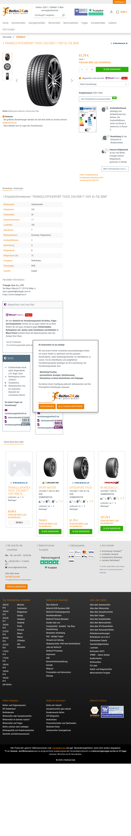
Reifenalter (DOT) (97, 651)
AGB (48, 658)
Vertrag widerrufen (16, 587)
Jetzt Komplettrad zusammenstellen (96, 99)
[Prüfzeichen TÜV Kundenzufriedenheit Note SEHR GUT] (112, 710)
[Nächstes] (72, 80)
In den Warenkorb (112, 69)
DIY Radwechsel (9, 709)
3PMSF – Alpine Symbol (100, 655)
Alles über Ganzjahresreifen (101, 612)
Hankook (20, 622)
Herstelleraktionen (54, 615)
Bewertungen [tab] (18, 188)
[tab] (7, 188)
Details (19, 522)
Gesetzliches (51, 719)
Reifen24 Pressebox (54, 651)
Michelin (20, 605)
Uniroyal (20, 630)
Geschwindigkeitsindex (99, 644)
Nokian (20, 637)
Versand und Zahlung (55, 640)
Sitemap (49, 676)
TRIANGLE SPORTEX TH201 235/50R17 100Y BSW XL (19, 490)
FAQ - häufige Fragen (54, 636)
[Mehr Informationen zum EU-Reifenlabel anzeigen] (92, 501)
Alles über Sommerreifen (100, 605)
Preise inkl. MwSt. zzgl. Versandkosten (95, 62)
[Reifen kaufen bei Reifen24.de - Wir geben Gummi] (15, 11)
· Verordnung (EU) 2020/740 (89, 180)
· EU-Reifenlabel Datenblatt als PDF (91, 178)
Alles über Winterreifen (99, 608)
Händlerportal (119, 2)
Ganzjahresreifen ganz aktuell (58, 709)
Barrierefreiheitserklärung (57, 661)
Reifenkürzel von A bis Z (100, 637)
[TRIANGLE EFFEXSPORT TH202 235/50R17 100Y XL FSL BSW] (44, 80)
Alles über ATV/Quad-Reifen (101, 626)
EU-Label (93, 665)
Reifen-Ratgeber (10, 700)
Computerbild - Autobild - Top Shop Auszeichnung (60, 628)
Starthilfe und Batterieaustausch (16, 734)
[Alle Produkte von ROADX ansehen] (112, 482)
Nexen (19, 633)
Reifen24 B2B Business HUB (57, 608)
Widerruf (49, 668)
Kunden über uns (53, 622)
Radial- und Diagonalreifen (101, 669)
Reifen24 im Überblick (57, 600)
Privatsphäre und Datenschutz (58, 672)
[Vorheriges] (17, 80)
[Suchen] (63, 15)
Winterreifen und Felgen (13, 723)
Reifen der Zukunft (54, 705)
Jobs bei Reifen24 (53, 647)
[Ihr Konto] (111, 11)
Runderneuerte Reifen (55, 712)
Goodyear (21, 619)
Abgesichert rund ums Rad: (93, 78)
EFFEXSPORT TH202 (81, 487)
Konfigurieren (47, 406)
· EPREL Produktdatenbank (88, 175)
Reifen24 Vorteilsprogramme (58, 612)
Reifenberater (8, 712)
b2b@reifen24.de (10, 122)
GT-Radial (21, 640)
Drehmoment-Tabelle (98, 640)
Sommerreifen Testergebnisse (58, 730)
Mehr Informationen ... (47, 403)
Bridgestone (22, 612)
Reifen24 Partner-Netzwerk (57, 619)
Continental (22, 608)
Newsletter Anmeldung (55, 633)
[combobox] (46, 15)
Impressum (50, 654)
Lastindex (94, 647)
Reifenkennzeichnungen (100, 633)
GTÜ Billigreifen (52, 716)
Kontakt (49, 665)
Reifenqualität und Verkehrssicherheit (18, 730)
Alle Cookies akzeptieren (70, 406)
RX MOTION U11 (109, 487)
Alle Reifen (7, 684)
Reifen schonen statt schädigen (16, 727)
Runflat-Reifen (96, 658)
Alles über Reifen (98, 600)
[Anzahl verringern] (81, 69)
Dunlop (20, 615)
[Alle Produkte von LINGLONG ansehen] (50, 482)
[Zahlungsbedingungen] (81, 556)
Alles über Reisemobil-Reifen (102, 630)
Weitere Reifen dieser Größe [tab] (14, 442)
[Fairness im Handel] (95, 710)
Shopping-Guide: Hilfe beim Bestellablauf (63, 643)
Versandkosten (59, 748)
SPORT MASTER (47, 487)
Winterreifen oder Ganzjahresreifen (17, 716)
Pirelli (19, 626)
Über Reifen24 (52, 605)
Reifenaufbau (95, 662)
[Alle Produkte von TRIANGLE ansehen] (119, 43)
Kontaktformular (12, 576)
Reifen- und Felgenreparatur (14, 705)
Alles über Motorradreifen (100, 622)
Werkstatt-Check (53, 727)
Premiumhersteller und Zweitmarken (61, 723)
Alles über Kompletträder (100, 619)
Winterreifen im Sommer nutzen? (16, 719)
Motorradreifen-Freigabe (100, 673)
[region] (38, 80)
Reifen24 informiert (55, 700)
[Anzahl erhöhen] (92, 69)
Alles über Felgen (97, 615)
